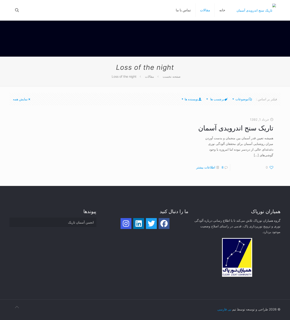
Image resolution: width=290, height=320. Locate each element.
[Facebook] (164, 223)
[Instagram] (126, 223)
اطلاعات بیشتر (205, 167)
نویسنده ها (191, 99)
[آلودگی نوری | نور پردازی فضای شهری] (256, 10)
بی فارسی (224, 309)
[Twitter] (151, 223)
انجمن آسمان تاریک (81, 222)
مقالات (149, 76)
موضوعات (242, 99)
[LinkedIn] (138, 223)
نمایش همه (20, 99)
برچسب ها (216, 99)
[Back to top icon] (14, 309)
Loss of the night (124, 76)
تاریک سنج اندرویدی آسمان (235, 128)
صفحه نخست (172, 76)
